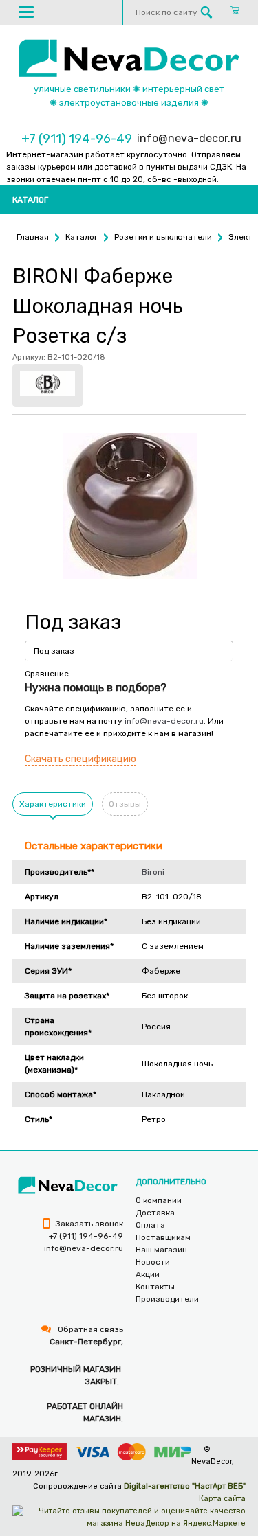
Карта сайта (222, 1498)
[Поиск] (206, 12)
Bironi (153, 872)
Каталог (30, 200)
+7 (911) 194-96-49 (76, 138)
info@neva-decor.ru (189, 138)
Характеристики (52, 804)
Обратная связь (89, 1329)
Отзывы (125, 804)
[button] (26, 11)
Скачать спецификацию (80, 759)
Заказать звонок (88, 1223)
